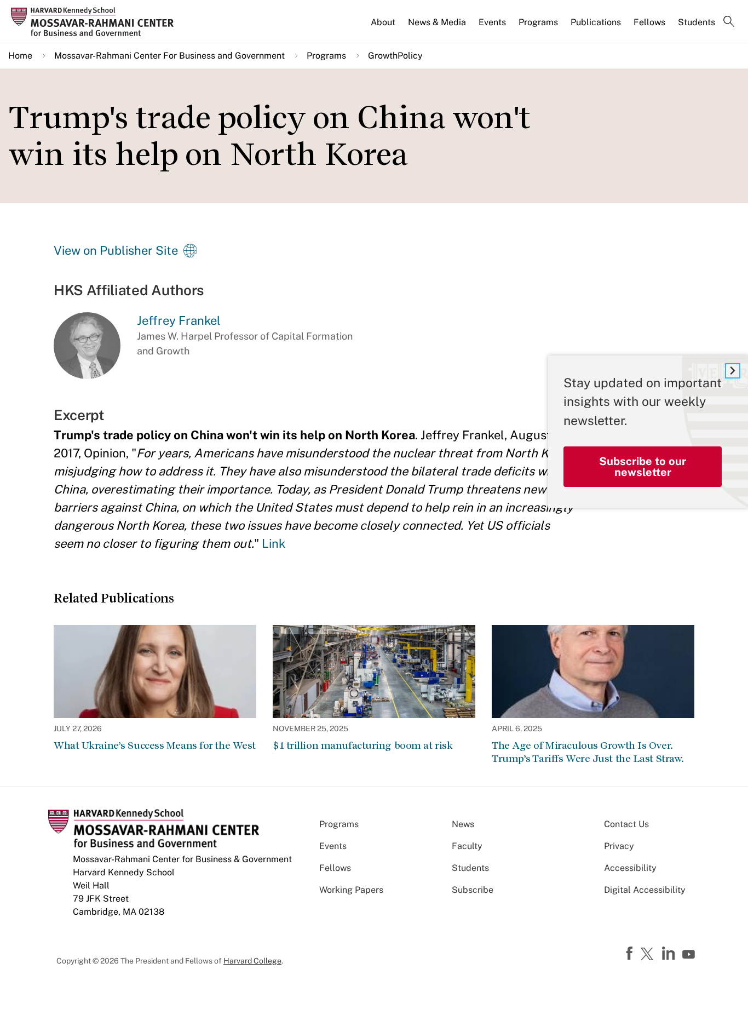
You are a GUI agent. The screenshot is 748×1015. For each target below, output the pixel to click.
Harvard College (252, 960)
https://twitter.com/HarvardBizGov (649, 955)
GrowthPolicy (395, 55)
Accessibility (630, 868)
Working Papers (351, 890)
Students (696, 22)
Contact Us (626, 824)
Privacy (619, 846)
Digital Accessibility (645, 890)
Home (20, 55)
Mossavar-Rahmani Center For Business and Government (169, 55)
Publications (596, 22)
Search (729, 22)
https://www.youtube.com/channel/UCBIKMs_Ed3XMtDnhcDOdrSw (690, 954)
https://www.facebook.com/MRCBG (631, 953)
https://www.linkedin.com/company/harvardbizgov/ (669, 953)
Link (273, 543)
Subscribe (472, 890)
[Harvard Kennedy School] (95, 22)
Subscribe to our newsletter (642, 467)
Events (492, 22)
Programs (538, 22)
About (383, 22)
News (463, 824)
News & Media (437, 22)
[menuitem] (383, 26)
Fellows (649, 22)
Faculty (467, 846)
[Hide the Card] (732, 370)
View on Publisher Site (116, 250)
